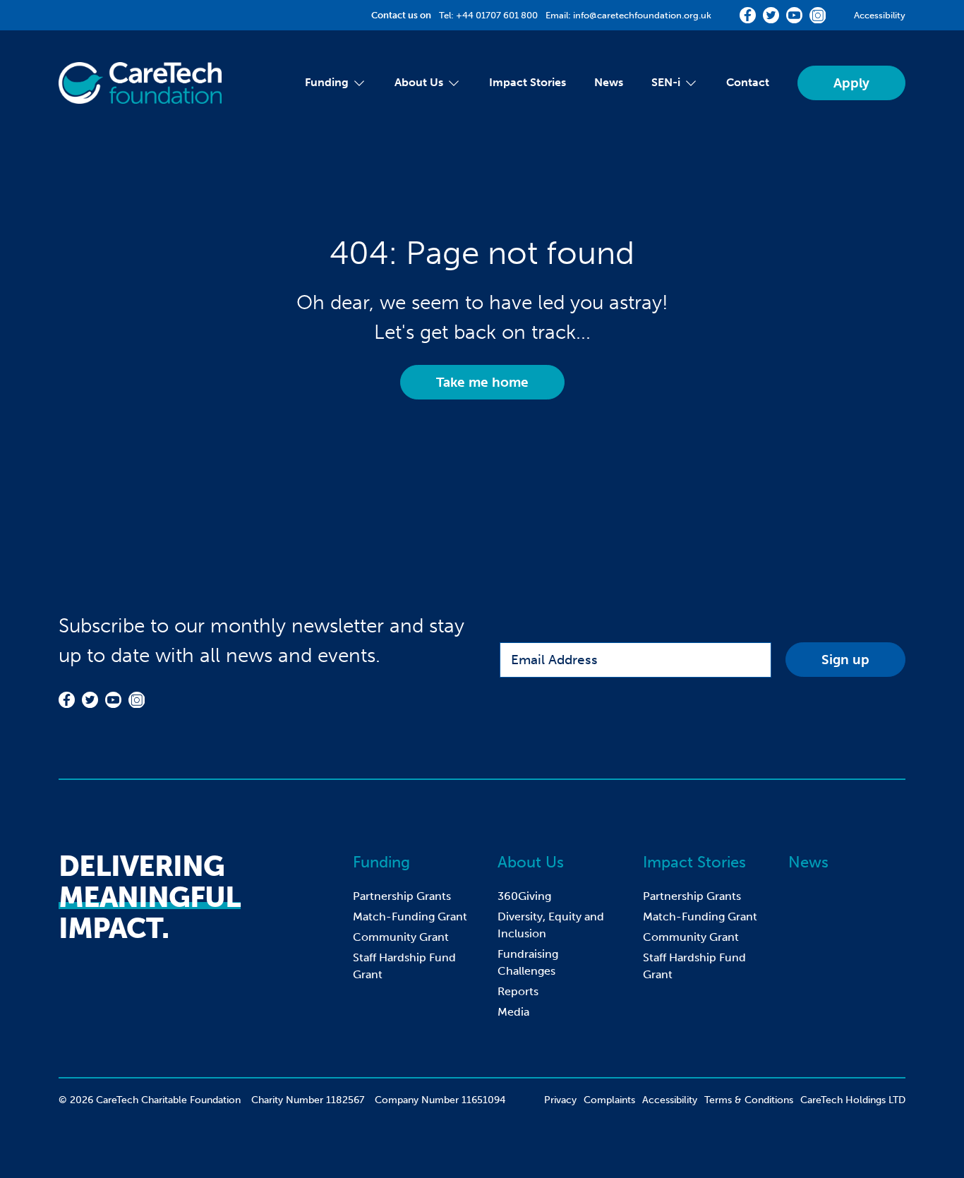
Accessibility (879, 15)
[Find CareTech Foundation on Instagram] (817, 15)
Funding (381, 862)
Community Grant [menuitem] (401, 937)
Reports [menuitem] (518, 991)
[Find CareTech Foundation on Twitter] (771, 15)
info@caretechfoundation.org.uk (642, 15)
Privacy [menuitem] (560, 1100)
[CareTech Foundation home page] (140, 83)
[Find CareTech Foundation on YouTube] (794, 15)
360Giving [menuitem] (524, 896)
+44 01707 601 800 (497, 15)
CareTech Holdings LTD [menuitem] (852, 1100)
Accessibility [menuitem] (669, 1100)
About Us (531, 862)
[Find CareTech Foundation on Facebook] (748, 15)
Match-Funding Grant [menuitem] (410, 916)
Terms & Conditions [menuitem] (748, 1100)
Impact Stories (694, 862)
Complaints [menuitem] (609, 1100)
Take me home (482, 382)
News (808, 862)
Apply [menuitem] (851, 83)
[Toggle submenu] (357, 83)
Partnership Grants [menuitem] (402, 896)
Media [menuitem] (513, 1011)
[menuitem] (327, 83)
